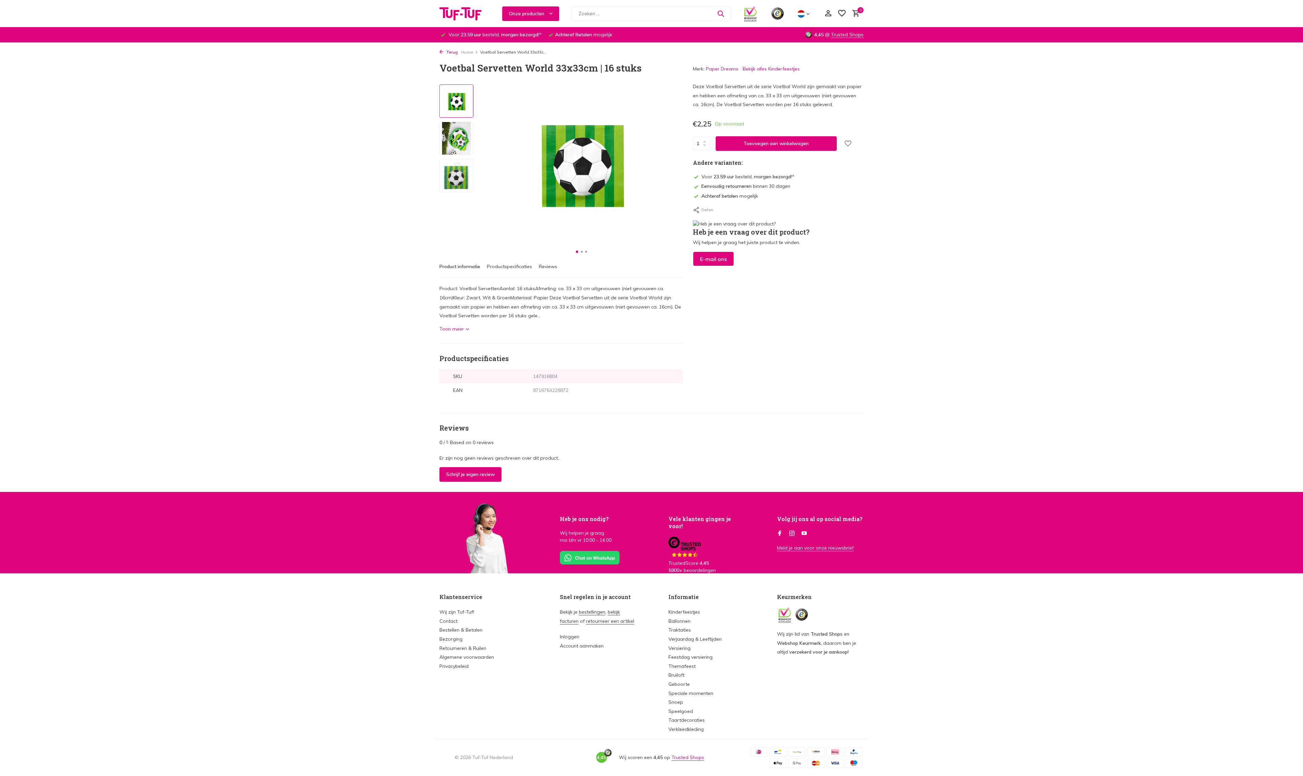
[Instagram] (792, 534)
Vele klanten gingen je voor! (699, 522)
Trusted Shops (847, 35)
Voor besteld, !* (747, 177)
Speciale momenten (690, 693)
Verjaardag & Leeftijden (695, 639)
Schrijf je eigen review (470, 474)
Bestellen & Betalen (461, 630)
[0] (854, 13)
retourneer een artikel (610, 621)
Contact (448, 621)
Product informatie (459, 266)
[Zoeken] (721, 13)
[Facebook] (779, 534)
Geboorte (679, 684)
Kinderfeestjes (684, 612)
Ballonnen (679, 621)
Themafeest (682, 666)
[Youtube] (804, 534)
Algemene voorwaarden (466, 657)
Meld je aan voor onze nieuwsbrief (815, 548)
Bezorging (450, 639)
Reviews (548, 266)
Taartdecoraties (686, 720)
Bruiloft (676, 675)
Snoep (675, 702)
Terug (451, 52)
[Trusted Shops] (777, 13)
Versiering (679, 648)
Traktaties (679, 630)
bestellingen (592, 612)
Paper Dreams (722, 69)
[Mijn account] (828, 14)
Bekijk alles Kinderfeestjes (771, 69)
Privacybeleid (454, 666)
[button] (577, 252)
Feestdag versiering (690, 657)
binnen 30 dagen (745, 186)
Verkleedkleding (686, 729)
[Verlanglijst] (842, 13)
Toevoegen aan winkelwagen (776, 143)
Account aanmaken (582, 646)
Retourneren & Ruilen (462, 648)
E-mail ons (713, 259)
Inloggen (569, 637)
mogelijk (729, 196)
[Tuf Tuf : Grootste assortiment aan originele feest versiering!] (464, 13)
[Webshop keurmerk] (750, 13)
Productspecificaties (509, 266)
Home (467, 52)
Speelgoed (680, 711)
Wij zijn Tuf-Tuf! (456, 612)
